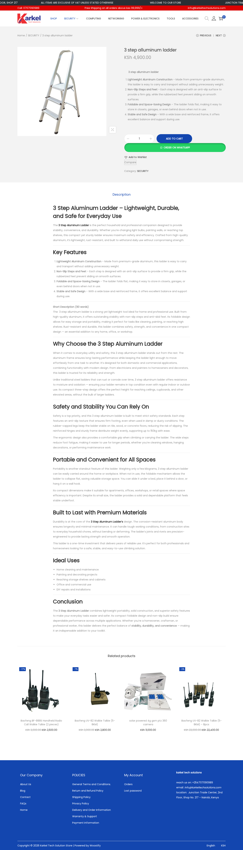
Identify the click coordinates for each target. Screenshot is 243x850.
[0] (221, 18)
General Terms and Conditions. (91, 784)
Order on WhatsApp (177, 147)
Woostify (95, 845)
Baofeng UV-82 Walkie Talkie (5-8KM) (95, 722)
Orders (128, 784)
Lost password (133, 790)
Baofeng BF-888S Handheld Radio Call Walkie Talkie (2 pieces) (41, 722)
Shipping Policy (81, 797)
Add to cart (174, 138)
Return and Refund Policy (87, 790)
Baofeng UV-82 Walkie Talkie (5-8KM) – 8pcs (201, 722)
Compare (130, 162)
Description (122, 194)
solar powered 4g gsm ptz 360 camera (148, 722)
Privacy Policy (80, 803)
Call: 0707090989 (28, 8)
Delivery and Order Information (91, 810)
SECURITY (33, 35)
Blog (22, 790)
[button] (175, 147)
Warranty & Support (84, 816)
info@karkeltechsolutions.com (207, 8)
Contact (25, 797)
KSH (223, 845)
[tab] (122, 194)
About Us (25, 784)
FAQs (23, 803)
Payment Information (85, 823)
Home (21, 35)
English (211, 845)
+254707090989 (202, 782)
